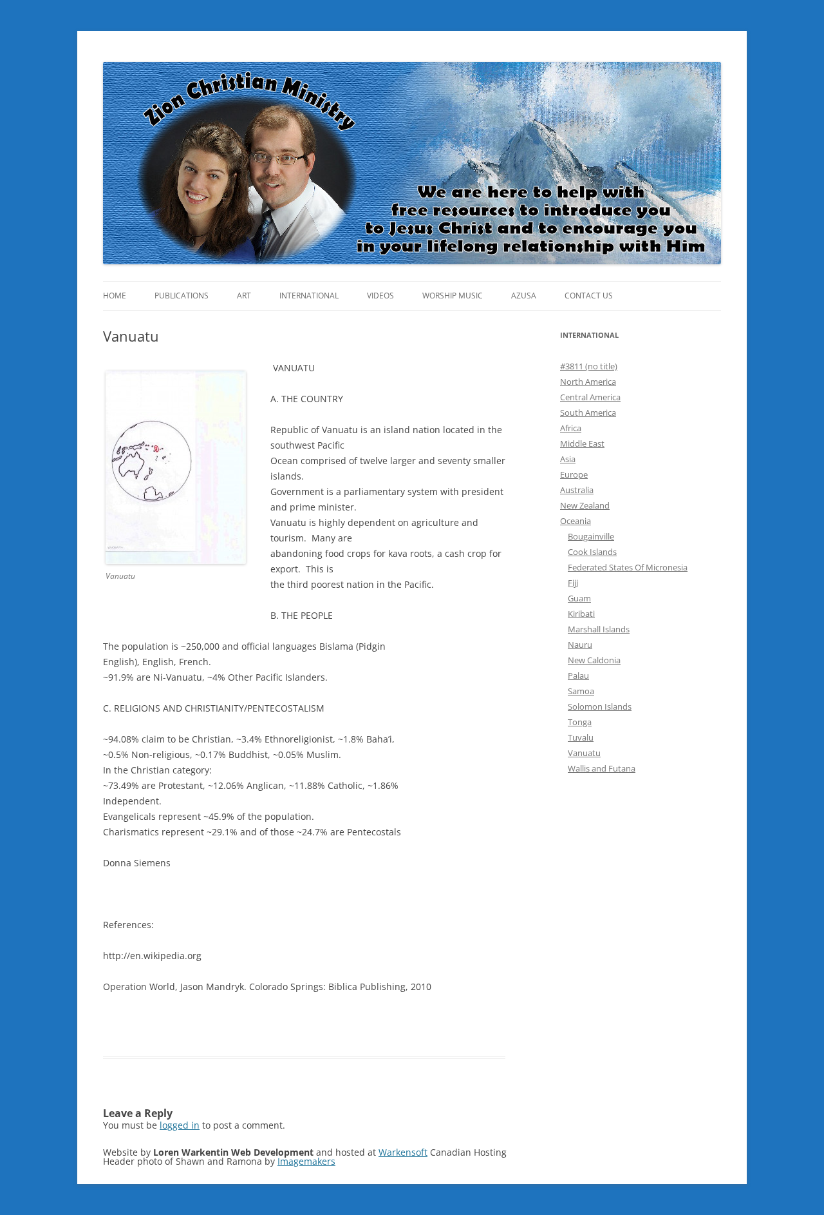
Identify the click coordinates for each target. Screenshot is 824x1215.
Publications (181, 295)
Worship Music (452, 295)
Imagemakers (306, 1161)
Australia (577, 490)
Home (114, 295)
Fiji (573, 582)
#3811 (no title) (588, 366)
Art (244, 295)
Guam (579, 598)
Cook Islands (592, 552)
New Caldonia (594, 660)
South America (588, 412)
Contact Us (589, 295)
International (309, 295)
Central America (590, 397)
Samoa (581, 691)
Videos (380, 295)
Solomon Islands (600, 706)
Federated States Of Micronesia (628, 567)
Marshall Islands (599, 629)
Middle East (582, 443)
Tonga (580, 722)
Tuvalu (581, 737)
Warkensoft (403, 1152)
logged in (180, 1125)
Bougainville (591, 536)
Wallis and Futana (601, 768)
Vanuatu (584, 753)
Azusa (523, 295)
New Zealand (585, 505)
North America (588, 381)
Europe (574, 474)
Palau (578, 675)
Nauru (580, 644)
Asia (568, 459)
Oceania (575, 521)
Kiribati (581, 613)
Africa (570, 428)
